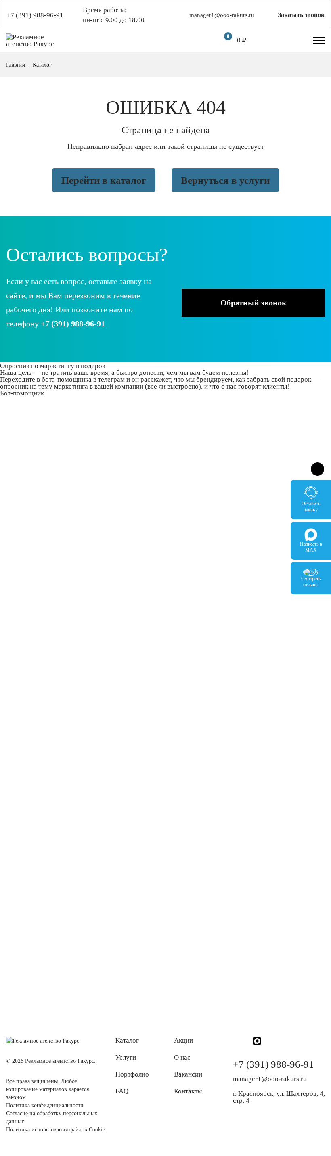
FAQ (121, 1091)
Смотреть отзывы (311, 581)
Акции (183, 1040)
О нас (182, 1057)
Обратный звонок (253, 302)
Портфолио (132, 1074)
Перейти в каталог (103, 180)
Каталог (127, 1040)
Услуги (125, 1057)
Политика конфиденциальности (45, 1105)
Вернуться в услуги (225, 180)
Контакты (188, 1091)
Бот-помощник (22, 393)
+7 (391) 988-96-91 (34, 15)
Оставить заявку (311, 506)
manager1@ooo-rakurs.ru (221, 15)
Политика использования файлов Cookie (55, 1130)
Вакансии (188, 1074)
